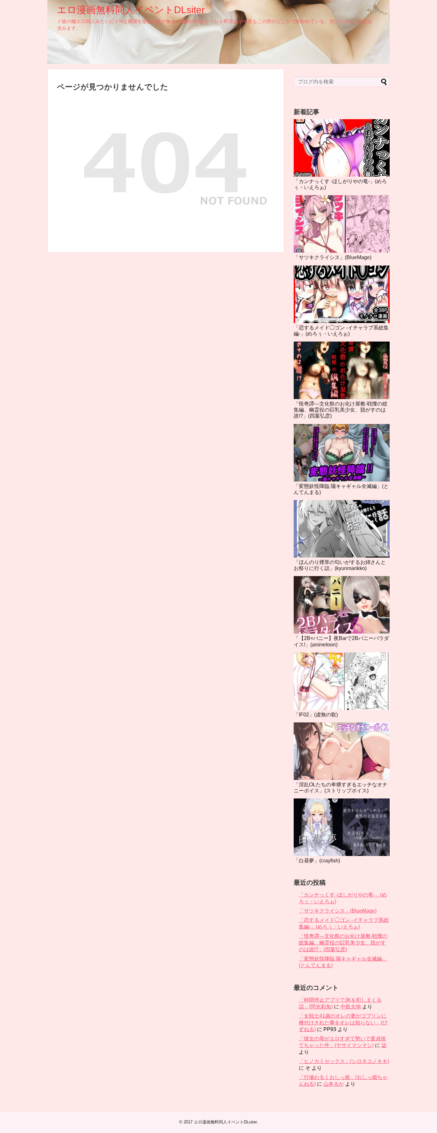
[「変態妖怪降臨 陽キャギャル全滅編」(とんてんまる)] (342, 453)
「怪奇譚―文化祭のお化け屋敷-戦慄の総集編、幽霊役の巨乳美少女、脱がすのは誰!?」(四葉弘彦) (340, 410)
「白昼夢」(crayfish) (317, 860)
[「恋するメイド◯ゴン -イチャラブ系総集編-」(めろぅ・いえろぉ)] (342, 294)
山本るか (333, 1084)
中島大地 (350, 1006)
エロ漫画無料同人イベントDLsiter (131, 9)
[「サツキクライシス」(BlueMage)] (342, 224)
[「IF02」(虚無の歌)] (342, 681)
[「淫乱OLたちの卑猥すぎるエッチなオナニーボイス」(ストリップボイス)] (342, 751)
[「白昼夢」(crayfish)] (342, 827)
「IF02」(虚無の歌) (316, 714)
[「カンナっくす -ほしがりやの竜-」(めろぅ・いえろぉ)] (342, 148)
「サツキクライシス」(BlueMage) (332, 257)
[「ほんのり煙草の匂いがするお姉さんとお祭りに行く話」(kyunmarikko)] (342, 529)
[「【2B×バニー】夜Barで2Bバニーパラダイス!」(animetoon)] (342, 605)
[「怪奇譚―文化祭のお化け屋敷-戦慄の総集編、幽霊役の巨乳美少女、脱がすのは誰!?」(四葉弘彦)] (342, 370)
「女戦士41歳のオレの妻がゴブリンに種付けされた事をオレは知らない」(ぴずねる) (343, 1022)
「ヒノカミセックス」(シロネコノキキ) (344, 1061)
